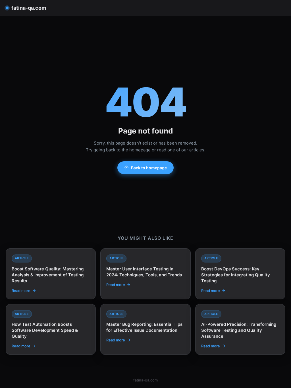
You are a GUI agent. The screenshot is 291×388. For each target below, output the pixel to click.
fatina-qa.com (28, 8)
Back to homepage (149, 167)
